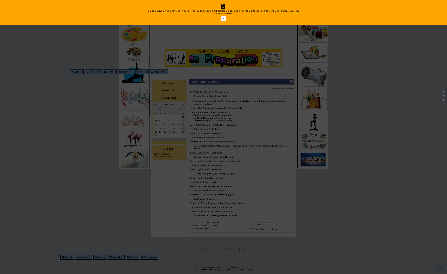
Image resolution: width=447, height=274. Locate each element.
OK (223, 18)
